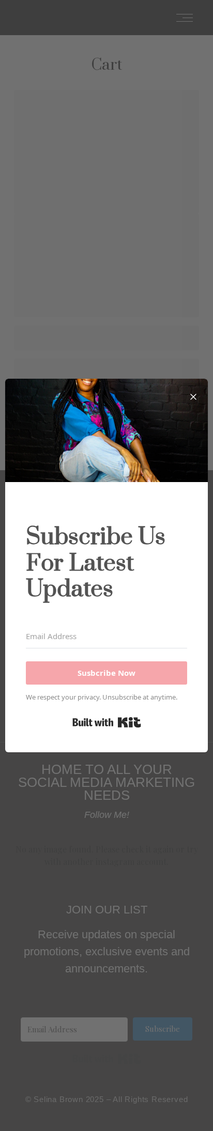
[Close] (193, 393)
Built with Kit (106, 722)
